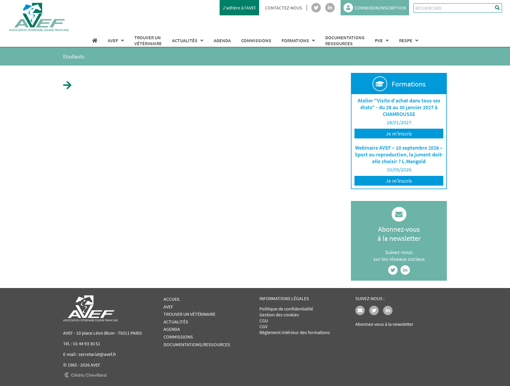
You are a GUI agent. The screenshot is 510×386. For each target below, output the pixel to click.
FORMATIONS (295, 40)
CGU (263, 320)
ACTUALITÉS (184, 40)
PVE (379, 40)
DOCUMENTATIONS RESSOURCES (344, 40)
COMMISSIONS (256, 40)
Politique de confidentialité (286, 309)
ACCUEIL (172, 299)
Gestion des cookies (279, 315)
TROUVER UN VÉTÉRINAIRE (189, 314)
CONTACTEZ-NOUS (283, 8)
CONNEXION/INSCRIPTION (380, 8)
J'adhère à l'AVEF (239, 8)
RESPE (405, 40)
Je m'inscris (399, 133)
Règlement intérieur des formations (294, 332)
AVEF (113, 40)
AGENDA (222, 40)
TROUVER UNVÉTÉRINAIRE (148, 40)
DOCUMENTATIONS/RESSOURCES (197, 344)
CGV (263, 326)
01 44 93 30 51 (86, 343)
